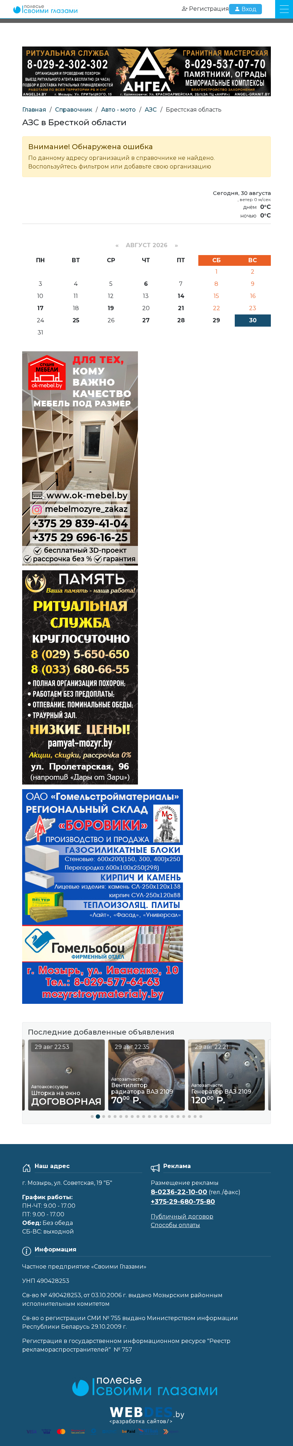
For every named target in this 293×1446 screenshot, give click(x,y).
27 (146, 320)
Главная (34, 109)
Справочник (73, 109)
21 (181, 308)
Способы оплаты (175, 1225)
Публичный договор (182, 1216)
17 (40, 308)
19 (111, 308)
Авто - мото (118, 109)
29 (216, 320)
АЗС (151, 109)
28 (181, 320)
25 (76, 320)
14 (181, 296)
